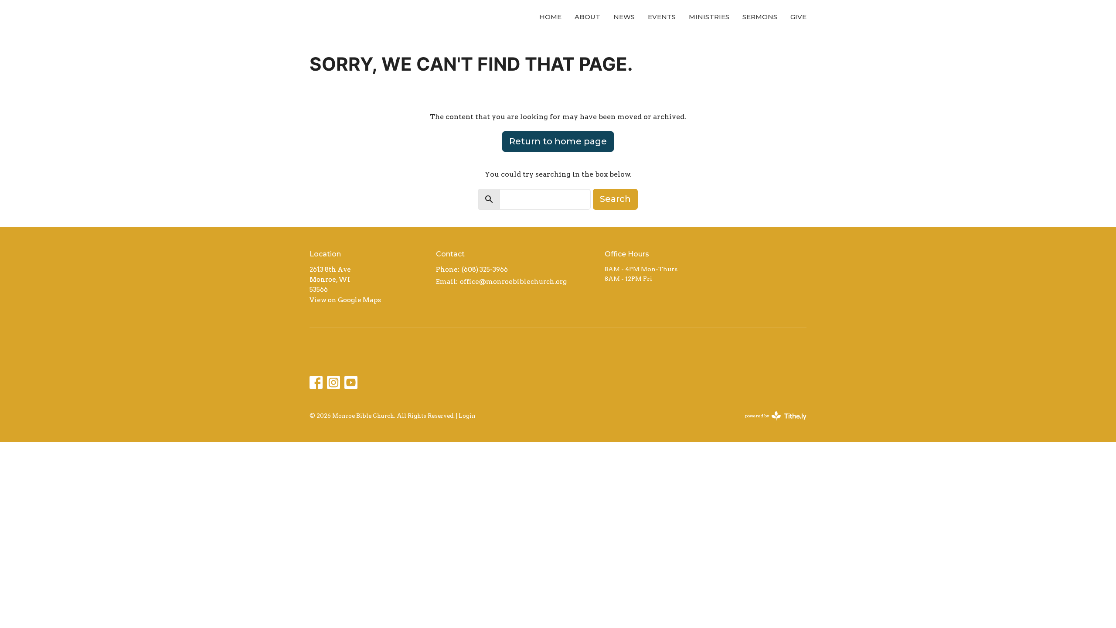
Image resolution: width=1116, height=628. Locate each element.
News (624, 17)
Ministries (709, 17)
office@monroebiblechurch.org (513, 282)
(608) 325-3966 (485, 269)
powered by (771, 423)
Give (798, 17)
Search (615, 199)
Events (662, 17)
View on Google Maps (345, 300)
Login (467, 416)
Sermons (759, 17)
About (587, 17)
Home (550, 17)
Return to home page (558, 141)
